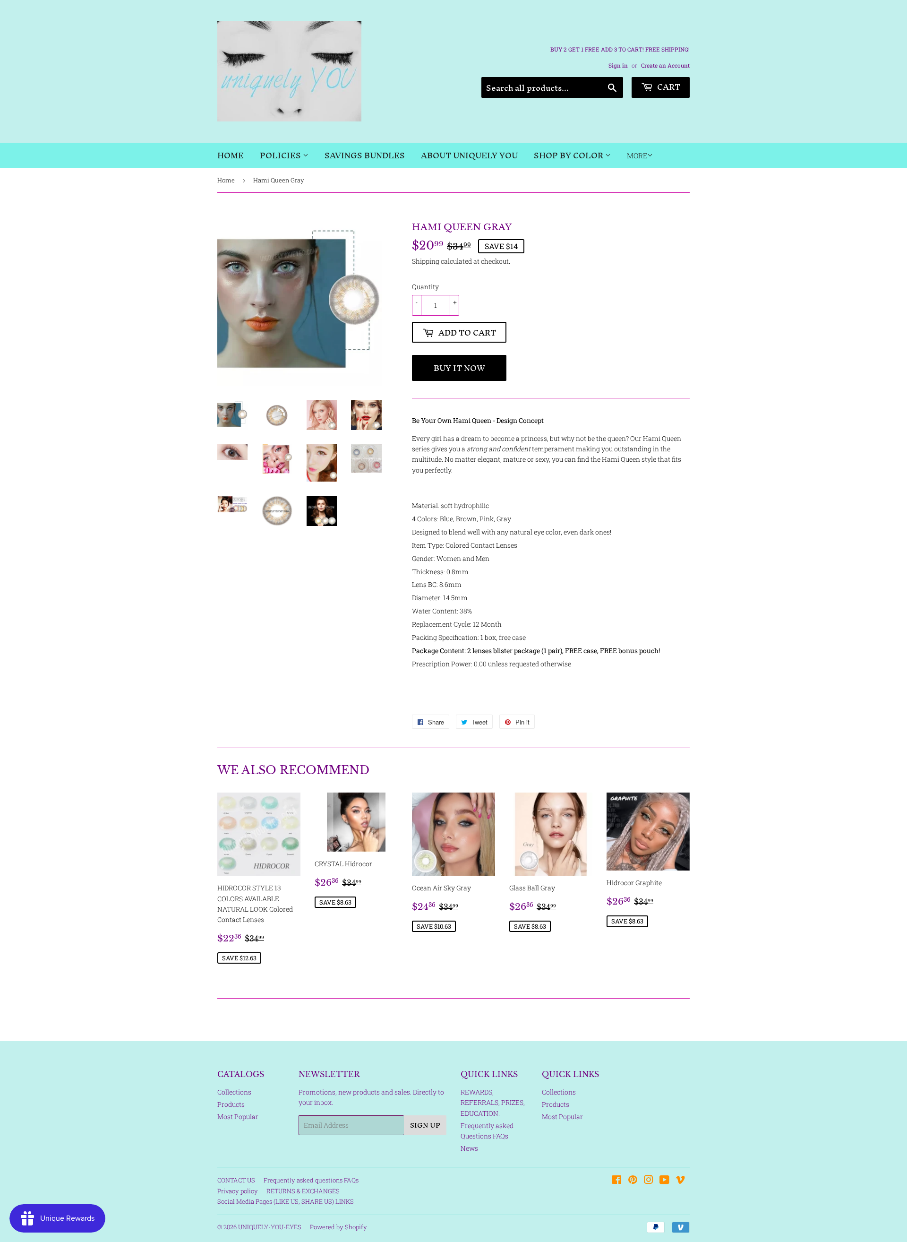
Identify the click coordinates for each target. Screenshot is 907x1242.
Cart (667, 87)
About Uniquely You (469, 155)
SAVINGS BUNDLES (365, 155)
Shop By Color (569, 155)
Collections (234, 1091)
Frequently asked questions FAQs (311, 1180)
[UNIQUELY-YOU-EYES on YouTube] (664, 1180)
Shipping (425, 261)
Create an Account (665, 65)
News (469, 1148)
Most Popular (237, 1116)
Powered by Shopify (338, 1227)
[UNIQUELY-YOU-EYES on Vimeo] (680, 1180)
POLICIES (281, 155)
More (637, 155)
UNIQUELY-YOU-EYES (269, 1227)
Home (230, 155)
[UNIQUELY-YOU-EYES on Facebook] (617, 1180)
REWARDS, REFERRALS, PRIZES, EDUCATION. (493, 1102)
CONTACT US (236, 1180)
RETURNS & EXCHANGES (303, 1191)
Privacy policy (237, 1191)
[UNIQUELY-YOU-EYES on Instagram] (648, 1180)
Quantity (425, 286)
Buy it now (459, 368)
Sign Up (425, 1125)
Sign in (618, 65)
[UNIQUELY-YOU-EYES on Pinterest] (633, 1180)
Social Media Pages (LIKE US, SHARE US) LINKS (285, 1201)
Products (231, 1104)
